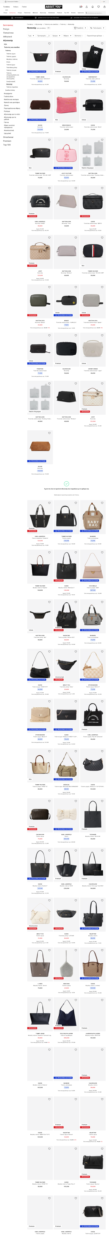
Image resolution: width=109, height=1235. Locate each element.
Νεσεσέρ (71, 24)
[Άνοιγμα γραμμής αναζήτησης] (86, 13)
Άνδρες (15, 7)
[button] (80, 28)
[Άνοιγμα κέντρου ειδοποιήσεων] (92, 7)
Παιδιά (24, 7)
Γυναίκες (6, 7)
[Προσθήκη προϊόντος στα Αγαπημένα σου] (49, 43)
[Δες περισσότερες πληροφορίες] (40, 86)
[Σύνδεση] (86, 7)
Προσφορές (41, 36)
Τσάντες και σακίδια (51, 24)
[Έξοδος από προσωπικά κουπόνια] (80, 7)
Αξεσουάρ (38, 24)
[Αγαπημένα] (98, 7)
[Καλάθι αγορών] (104, 7)
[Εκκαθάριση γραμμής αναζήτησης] (104, 13)
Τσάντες (63, 24)
